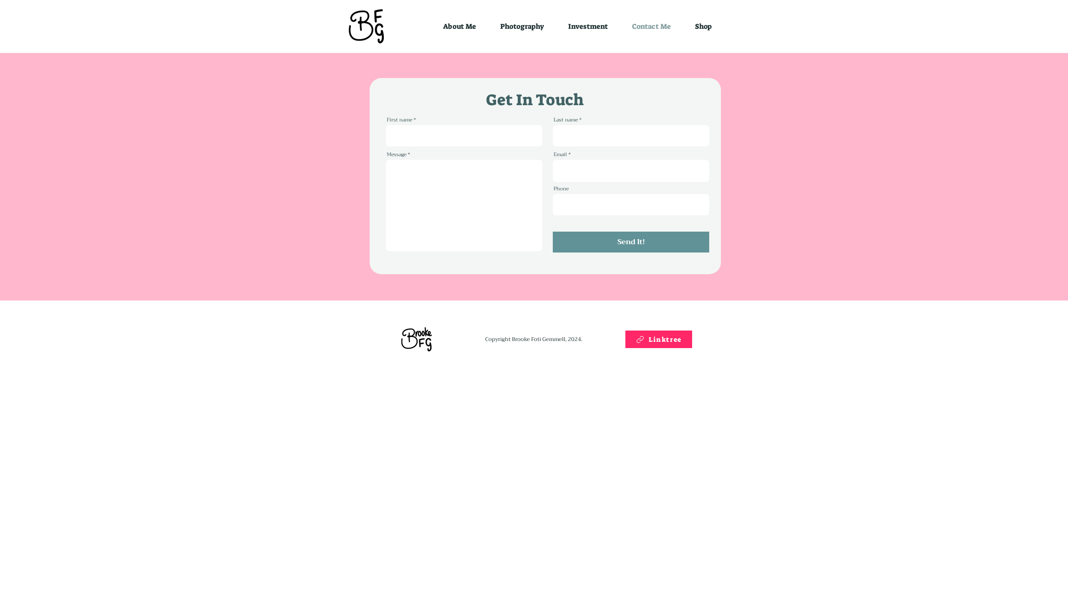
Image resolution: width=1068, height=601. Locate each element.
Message (396, 154)
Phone (561, 188)
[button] (703, 26)
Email (560, 154)
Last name (566, 119)
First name (399, 119)
